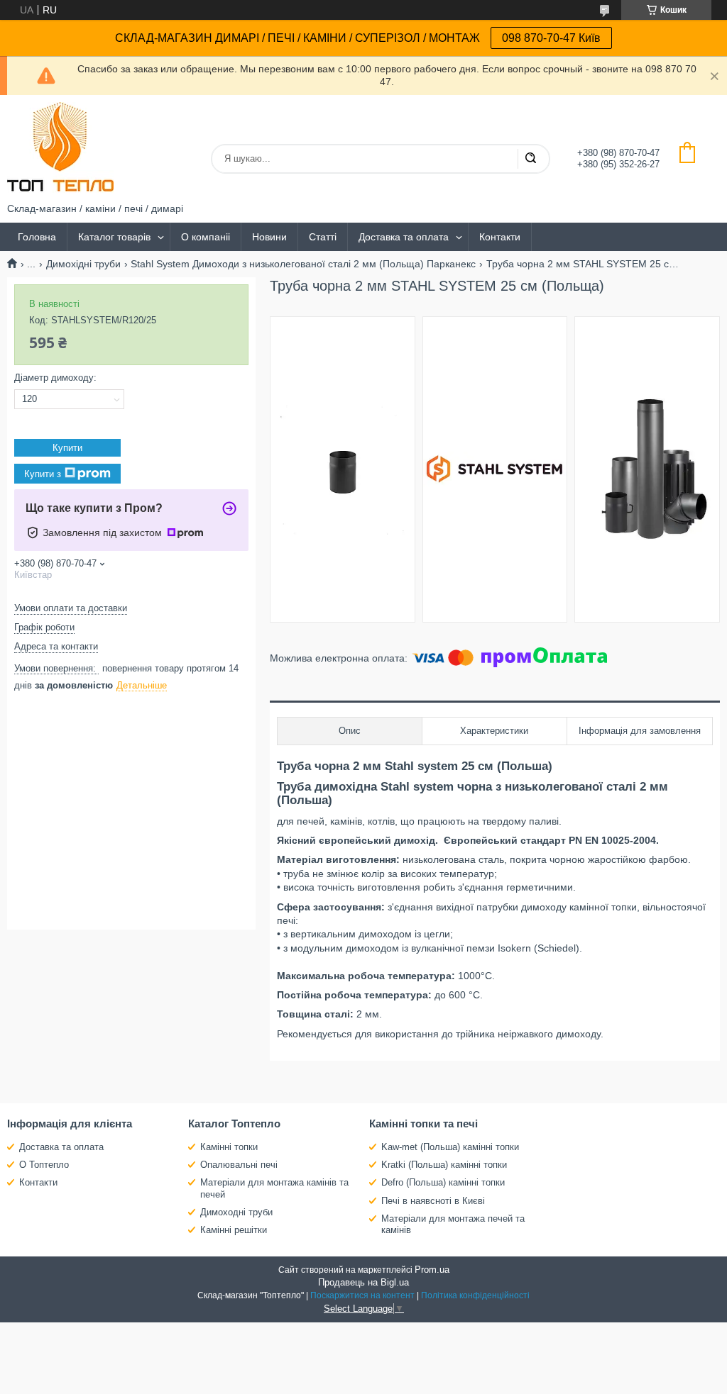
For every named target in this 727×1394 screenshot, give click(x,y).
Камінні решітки (233, 1230)
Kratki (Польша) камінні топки (444, 1164)
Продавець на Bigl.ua (363, 1282)
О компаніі (205, 236)
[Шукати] (530, 159)
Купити (67, 447)
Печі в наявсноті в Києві (433, 1200)
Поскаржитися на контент (362, 1295)
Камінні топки (229, 1147)
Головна (37, 236)
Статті (323, 236)
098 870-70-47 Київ (551, 38)
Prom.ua (432, 1269)
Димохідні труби (83, 263)
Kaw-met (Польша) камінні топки (450, 1147)
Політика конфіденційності (475, 1295)
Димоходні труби (236, 1212)
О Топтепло (44, 1164)
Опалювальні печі (239, 1164)
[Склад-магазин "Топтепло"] (60, 149)
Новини (269, 236)
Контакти (499, 236)
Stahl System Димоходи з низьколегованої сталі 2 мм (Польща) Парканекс (303, 263)
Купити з (42, 474)
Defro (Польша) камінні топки (443, 1182)
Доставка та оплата (404, 236)
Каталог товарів (114, 236)
